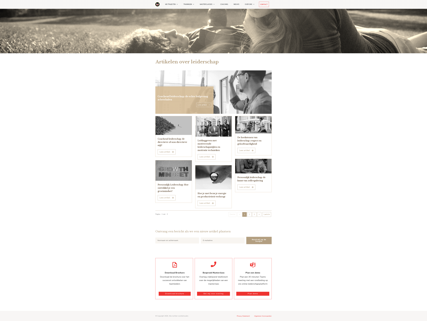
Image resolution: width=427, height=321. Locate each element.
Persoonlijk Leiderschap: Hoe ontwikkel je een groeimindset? (173, 188)
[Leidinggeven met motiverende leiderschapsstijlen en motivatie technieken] (213, 126)
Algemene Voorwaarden (263, 316)
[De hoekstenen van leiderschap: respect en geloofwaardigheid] (253, 124)
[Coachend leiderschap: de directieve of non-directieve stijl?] (173, 125)
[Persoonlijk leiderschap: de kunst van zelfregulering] (253, 166)
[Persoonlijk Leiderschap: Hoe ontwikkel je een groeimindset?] (173, 170)
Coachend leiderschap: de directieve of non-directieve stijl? (172, 142)
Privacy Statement (243, 316)
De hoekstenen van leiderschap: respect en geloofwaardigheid (249, 140)
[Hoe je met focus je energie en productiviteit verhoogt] (213, 177)
